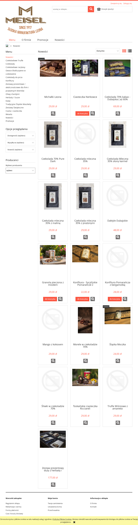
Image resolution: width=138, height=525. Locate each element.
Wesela (9, 114)
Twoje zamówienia (55, 503)
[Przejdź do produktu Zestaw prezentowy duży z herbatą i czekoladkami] (53, 447)
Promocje (10, 121)
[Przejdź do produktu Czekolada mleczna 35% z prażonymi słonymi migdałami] (85, 200)
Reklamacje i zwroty (13, 506)
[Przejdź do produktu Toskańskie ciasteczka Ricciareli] (85, 385)
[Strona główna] (26, 19)
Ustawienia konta (55, 506)
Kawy (8, 101)
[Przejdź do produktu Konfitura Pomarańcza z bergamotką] (117, 262)
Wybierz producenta (14, 165)
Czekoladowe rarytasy (15, 67)
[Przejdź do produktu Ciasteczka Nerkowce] (85, 76)
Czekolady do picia (14, 77)
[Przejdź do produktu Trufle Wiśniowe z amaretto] (117, 385)
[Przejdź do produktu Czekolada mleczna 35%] (85, 138)
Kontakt (93, 506)
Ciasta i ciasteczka (14, 111)
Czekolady (10, 64)
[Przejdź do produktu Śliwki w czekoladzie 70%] (53, 385)
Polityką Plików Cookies (62, 519)
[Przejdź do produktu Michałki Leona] (53, 76)
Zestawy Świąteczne (15, 107)
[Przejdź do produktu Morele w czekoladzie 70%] (85, 324)
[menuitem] (12, 40)
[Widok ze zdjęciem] (124, 50)
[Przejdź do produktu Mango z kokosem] (53, 324)
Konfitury (10, 80)
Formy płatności (12, 510)
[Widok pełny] (130, 50)
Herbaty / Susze (13, 97)
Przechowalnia (53, 510)
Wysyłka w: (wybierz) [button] (16, 142)
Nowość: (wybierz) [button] (15, 149)
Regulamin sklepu (13, 503)
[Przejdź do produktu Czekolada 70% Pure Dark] (53, 138)
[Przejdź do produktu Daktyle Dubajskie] (117, 200)
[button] (53, 113)
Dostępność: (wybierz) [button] (16, 135)
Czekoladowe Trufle (14, 60)
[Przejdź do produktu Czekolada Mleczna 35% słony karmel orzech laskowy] (117, 138)
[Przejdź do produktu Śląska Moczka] (117, 324)
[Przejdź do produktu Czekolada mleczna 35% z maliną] (53, 200)
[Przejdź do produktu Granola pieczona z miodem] (53, 262)
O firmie (93, 503)
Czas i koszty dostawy (14, 513)
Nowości (9, 57)
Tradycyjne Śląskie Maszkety (18, 104)
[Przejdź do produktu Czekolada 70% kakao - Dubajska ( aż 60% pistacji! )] (117, 76)
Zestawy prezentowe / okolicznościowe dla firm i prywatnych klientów (17, 87)
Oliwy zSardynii (13, 94)
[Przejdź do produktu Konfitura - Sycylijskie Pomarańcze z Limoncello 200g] (85, 262)
